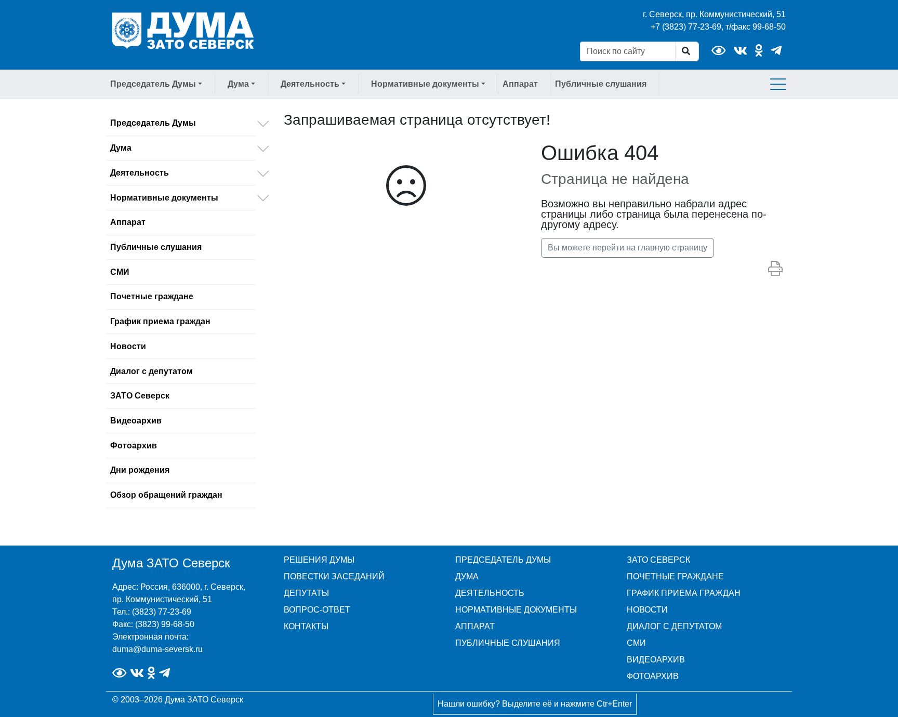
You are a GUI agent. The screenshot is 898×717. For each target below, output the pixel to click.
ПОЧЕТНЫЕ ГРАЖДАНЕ (675, 576)
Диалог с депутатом (151, 371)
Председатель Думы (153, 122)
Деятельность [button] (310, 83)
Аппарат (520, 83)
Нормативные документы (164, 197)
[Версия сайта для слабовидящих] (718, 51)
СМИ (119, 272)
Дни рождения (139, 470)
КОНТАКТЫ (306, 626)
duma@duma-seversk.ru (157, 649)
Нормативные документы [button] (425, 83)
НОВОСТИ (647, 609)
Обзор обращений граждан (166, 494)
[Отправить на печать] (775, 269)
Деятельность (139, 172)
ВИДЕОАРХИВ (656, 659)
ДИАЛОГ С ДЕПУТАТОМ (674, 626)
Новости (128, 346)
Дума (120, 147)
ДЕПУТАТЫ (306, 593)
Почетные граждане (151, 296)
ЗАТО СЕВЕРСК (658, 559)
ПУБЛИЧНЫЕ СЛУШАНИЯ (507, 643)
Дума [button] (238, 83)
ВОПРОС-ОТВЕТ (317, 609)
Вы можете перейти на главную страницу (627, 247)
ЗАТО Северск (139, 395)
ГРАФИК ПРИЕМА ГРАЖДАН (684, 593)
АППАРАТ (475, 626)
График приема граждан (160, 321)
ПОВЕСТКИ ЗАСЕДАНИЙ (334, 576)
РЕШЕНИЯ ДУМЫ (319, 559)
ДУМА (467, 576)
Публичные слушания (600, 83)
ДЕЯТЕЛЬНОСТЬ (489, 593)
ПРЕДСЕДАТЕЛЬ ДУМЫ (503, 559)
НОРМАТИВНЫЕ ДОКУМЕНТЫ (516, 609)
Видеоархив (136, 420)
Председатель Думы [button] (153, 83)
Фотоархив (133, 445)
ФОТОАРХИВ (653, 676)
